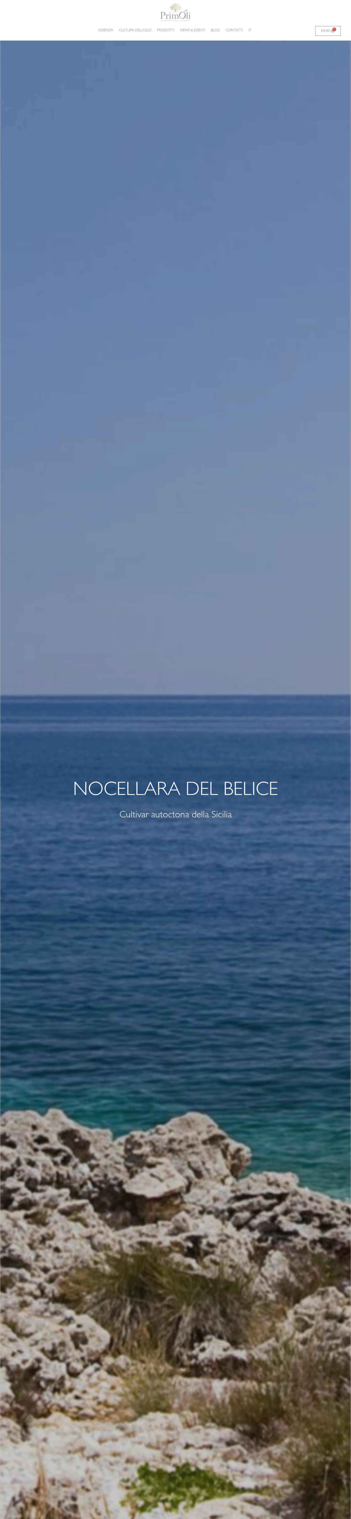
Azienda (105, 30)
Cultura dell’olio (135, 30)
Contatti (234, 30)
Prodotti (165, 30)
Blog (215, 30)
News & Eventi (192, 30)
